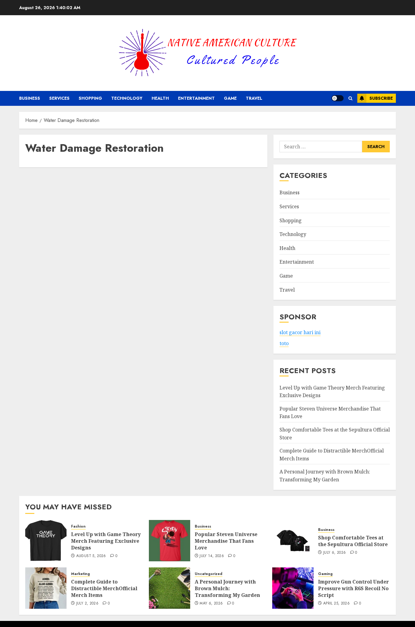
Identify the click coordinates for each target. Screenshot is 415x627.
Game (230, 98)
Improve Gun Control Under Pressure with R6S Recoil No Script (353, 588)
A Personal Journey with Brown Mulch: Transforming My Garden (227, 588)
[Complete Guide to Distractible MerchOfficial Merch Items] (46, 588)
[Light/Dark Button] (337, 98)
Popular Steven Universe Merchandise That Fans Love (226, 541)
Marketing (80, 574)
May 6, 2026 (211, 603)
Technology (126, 98)
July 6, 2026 (334, 552)
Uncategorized (208, 574)
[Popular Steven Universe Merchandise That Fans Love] (169, 540)
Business (29, 98)
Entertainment (196, 98)
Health (160, 98)
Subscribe (381, 98)
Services (59, 98)
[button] (350, 98)
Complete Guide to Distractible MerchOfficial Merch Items (104, 588)
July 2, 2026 (87, 603)
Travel (254, 98)
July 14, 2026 (212, 556)
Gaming (325, 574)
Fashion (78, 526)
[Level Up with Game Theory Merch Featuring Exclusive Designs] (46, 540)
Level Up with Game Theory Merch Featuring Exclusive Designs (106, 541)
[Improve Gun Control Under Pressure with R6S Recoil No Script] (293, 588)
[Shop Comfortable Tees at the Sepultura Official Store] (293, 540)
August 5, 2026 (91, 556)
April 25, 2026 (336, 603)
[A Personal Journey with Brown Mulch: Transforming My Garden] (169, 588)
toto (284, 343)
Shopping (90, 98)
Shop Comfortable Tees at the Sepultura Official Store (353, 541)
